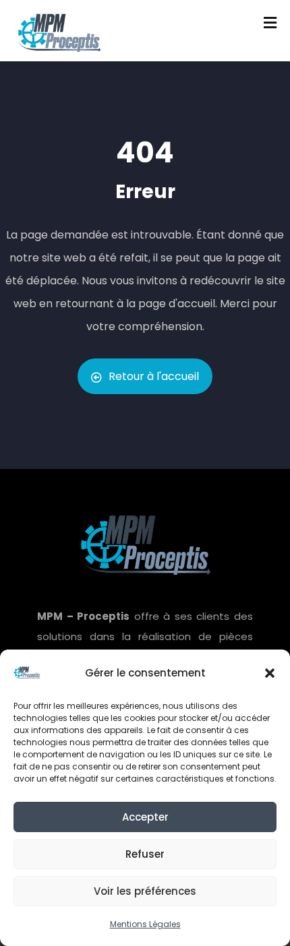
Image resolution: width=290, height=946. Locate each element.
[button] (270, 673)
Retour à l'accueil (154, 376)
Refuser (145, 854)
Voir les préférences (145, 891)
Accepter (145, 817)
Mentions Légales (145, 924)
